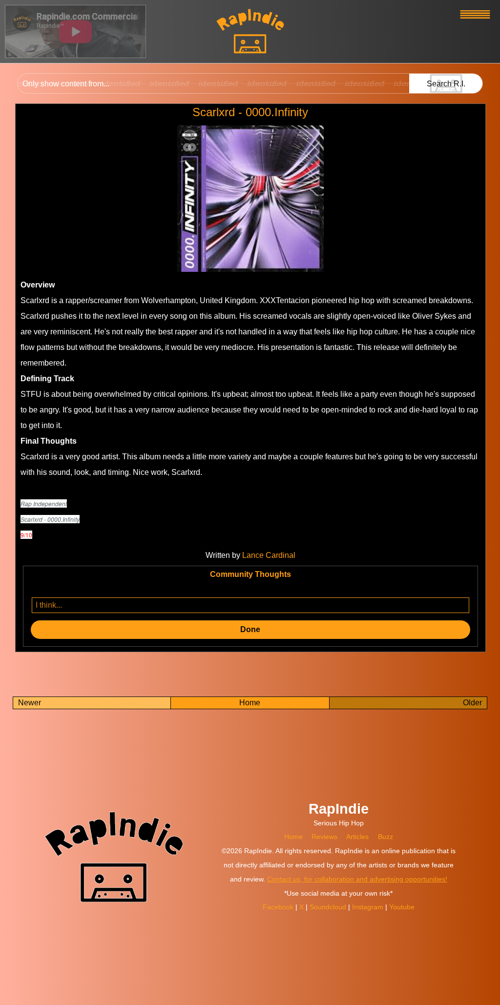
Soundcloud (329, 907)
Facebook (279, 907)
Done (250, 629)
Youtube (402, 907)
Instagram (368, 907)
